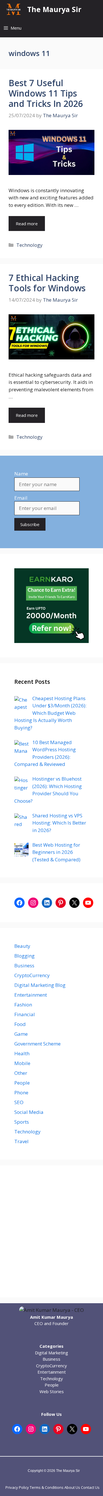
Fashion (23, 1004)
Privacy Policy (17, 1487)
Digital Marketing (51, 1353)
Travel (21, 1141)
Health (21, 1053)
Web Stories (51, 1391)
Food (20, 1024)
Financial (24, 1014)
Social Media (28, 1112)
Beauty (22, 946)
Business (24, 965)
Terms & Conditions (47, 1487)
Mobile (22, 1063)
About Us (72, 1487)
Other (20, 1073)
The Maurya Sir (54, 9)
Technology (29, 245)
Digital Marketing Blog (40, 985)
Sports (21, 1121)
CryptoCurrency (32, 975)
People (22, 1082)
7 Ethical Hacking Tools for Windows (47, 283)
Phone (21, 1092)
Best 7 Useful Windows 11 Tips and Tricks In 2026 (46, 93)
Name (21, 473)
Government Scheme (37, 1043)
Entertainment (30, 994)
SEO (18, 1102)
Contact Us (90, 1487)
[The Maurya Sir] (13, 9)
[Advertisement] (51, 1231)
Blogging (24, 955)
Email (20, 497)
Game (21, 1034)
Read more (27, 223)
